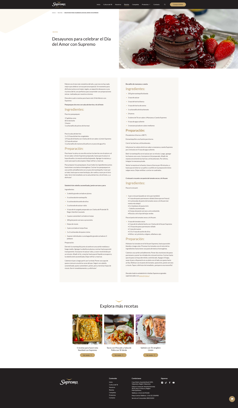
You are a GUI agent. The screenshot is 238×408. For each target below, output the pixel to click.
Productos (112, 395)
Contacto (112, 398)
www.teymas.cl (144, 276)
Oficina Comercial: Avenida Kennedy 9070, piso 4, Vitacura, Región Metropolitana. (143, 388)
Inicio (54, 12)
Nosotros (112, 387)
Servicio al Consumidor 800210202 (143, 398)
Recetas (60, 12)
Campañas (112, 392)
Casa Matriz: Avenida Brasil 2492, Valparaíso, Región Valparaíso (142, 383)
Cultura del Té (113, 385)
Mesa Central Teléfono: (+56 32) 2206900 (145, 395)
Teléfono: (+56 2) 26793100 (140, 393)
